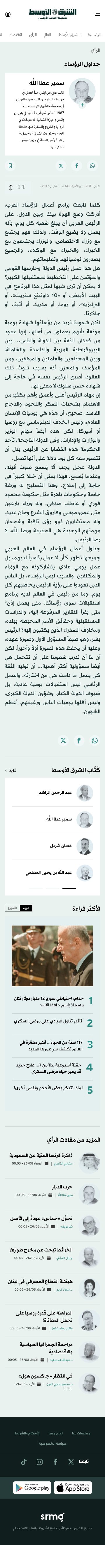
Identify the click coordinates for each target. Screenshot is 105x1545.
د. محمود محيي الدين (59, 1379)
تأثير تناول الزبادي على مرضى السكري (48, 1016)
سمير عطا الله (59, 814)
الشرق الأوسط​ (69, 30)
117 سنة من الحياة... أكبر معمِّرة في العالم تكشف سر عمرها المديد (51, 1040)
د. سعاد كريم (65, 1284)
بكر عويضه (66, 1221)
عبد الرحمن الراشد (55, 788)
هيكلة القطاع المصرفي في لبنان (40, 1276)
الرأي (33, 30)
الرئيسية (94, 30)
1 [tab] (69, 884)
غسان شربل (61, 841)
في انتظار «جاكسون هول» (45, 1371)
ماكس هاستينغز (62, 1323)
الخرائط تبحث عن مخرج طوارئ (41, 1245)
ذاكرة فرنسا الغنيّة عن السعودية (41, 1150)
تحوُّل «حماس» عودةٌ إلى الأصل (41, 1213)
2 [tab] (53, 884)
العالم (47, 30)
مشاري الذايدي (63, 1158)
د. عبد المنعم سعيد (61, 1355)
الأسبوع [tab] (12, 903)
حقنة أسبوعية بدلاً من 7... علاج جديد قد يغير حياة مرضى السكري (48, 1063)
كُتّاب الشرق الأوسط (76, 765)
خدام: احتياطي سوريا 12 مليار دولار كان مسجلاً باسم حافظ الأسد (49, 996)
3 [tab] (36, 884)
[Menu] (99, 11)
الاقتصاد (16, 30)
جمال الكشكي (64, 1253)
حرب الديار (62, 1182)
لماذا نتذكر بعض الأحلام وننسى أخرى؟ (48, 1083)
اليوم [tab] (26, 903)
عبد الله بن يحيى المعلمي (49, 868)
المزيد (12, 765)
